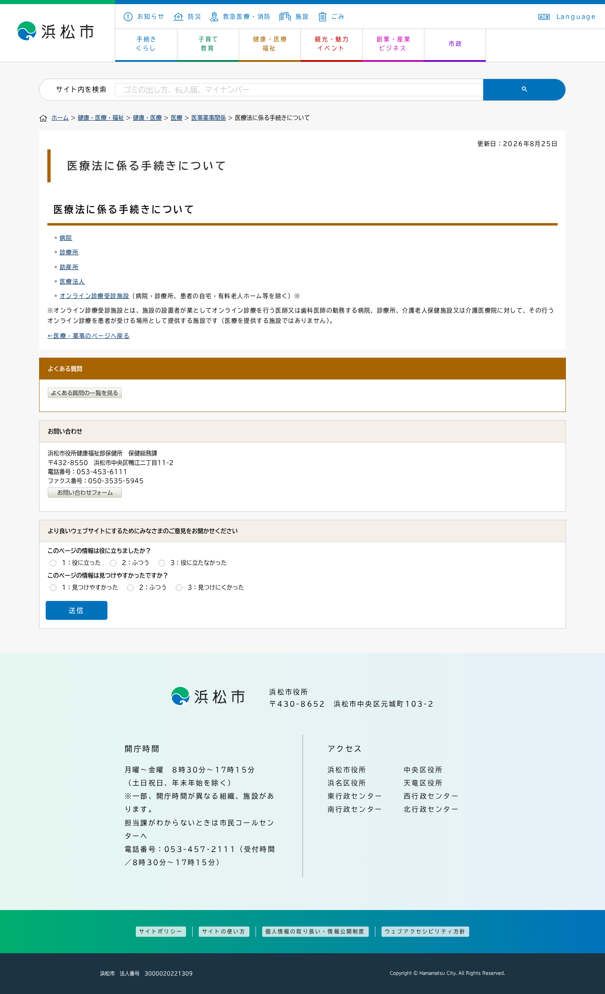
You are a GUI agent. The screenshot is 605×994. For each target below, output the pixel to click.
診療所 (69, 252)
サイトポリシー (161, 931)
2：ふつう (135, 563)
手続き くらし (147, 43)
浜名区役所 (347, 783)
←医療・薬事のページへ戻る (88, 336)
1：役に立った (81, 563)
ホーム (60, 118)
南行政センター (355, 809)
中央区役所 (423, 769)
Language (576, 16)
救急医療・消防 (247, 16)
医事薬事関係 (208, 118)
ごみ (338, 16)
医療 (176, 118)
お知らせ (151, 16)
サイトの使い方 (224, 931)
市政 (456, 44)
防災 (195, 16)
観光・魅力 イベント (332, 43)
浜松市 (57, 33)
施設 (302, 16)
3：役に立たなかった (198, 563)
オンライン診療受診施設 (94, 296)
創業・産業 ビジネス (394, 43)
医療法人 (72, 281)
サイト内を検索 (81, 89)
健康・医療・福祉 (101, 118)
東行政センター (355, 796)
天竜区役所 (423, 783)
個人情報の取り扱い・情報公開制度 (315, 931)
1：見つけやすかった (90, 587)
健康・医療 (147, 118)
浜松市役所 (347, 769)
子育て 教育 (208, 43)
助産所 (69, 267)
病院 (66, 238)
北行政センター (431, 809)
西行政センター (431, 796)
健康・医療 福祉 (270, 43)
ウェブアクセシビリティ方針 (425, 931)
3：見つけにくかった (216, 587)
